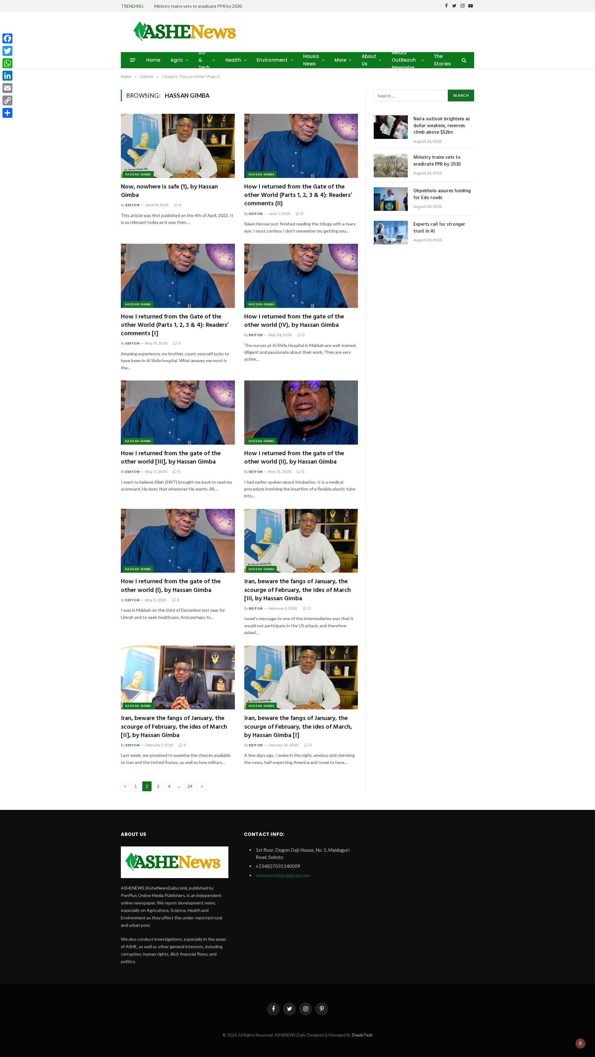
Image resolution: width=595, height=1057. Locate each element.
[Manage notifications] (580, 1043)
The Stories (442, 60)
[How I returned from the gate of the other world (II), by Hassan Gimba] (301, 412)
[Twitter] (7, 51)
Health (233, 60)
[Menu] (132, 60)
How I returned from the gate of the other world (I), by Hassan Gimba (171, 586)
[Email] (7, 88)
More (340, 60)
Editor (132, 204)
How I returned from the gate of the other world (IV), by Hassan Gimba (294, 321)
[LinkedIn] (7, 75)
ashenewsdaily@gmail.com (283, 875)
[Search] (463, 60)
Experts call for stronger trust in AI (439, 228)
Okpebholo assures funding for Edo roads (442, 194)
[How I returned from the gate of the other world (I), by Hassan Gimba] (178, 541)
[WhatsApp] (7, 63)
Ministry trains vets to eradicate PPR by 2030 (198, 6)
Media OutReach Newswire (404, 60)
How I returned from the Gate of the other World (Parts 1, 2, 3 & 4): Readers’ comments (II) (298, 195)
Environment (272, 60)
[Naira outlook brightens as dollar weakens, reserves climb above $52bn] (391, 127)
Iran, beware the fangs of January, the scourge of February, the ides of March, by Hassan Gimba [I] (298, 727)
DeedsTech (362, 1035)
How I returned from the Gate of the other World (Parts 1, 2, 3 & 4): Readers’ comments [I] (175, 325)
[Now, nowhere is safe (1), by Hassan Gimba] (178, 146)
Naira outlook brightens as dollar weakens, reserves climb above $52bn (441, 126)
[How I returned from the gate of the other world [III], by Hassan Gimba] (178, 412)
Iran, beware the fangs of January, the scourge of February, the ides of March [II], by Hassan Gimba (174, 727)
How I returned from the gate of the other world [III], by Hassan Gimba (171, 458)
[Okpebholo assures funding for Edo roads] (391, 199)
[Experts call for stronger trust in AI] (391, 232)
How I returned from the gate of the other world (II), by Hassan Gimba (294, 458)
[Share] (7, 113)
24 (189, 786)
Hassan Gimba (138, 174)
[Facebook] (7, 38)
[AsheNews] (186, 32)
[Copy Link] (7, 100)
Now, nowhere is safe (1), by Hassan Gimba (169, 191)
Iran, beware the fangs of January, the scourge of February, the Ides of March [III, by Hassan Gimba (297, 590)
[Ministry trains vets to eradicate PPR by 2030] (391, 165)
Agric (176, 60)
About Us (369, 60)
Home (153, 60)
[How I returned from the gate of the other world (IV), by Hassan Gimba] (301, 276)
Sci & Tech (204, 60)
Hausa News (311, 60)
